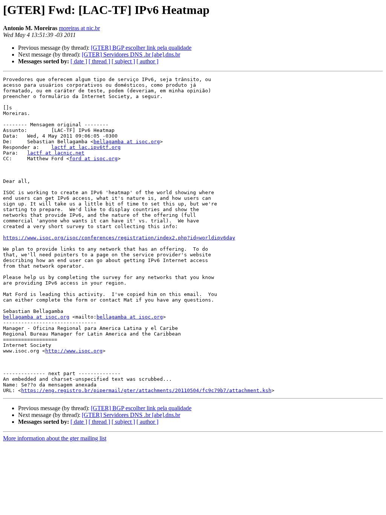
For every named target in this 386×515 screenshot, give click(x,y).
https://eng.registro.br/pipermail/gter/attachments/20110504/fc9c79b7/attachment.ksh (146, 390)
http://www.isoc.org (74, 351)
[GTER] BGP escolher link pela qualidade (141, 47)
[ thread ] (99, 61)
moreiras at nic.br (79, 28)
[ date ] (78, 61)
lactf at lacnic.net (55, 153)
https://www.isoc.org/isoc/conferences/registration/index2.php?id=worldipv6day (119, 238)
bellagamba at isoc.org (126, 141)
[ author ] (147, 61)
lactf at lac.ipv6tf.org (86, 147)
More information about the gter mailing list (54, 438)
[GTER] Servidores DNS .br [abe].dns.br (131, 54)
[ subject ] (123, 61)
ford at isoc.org (93, 158)
